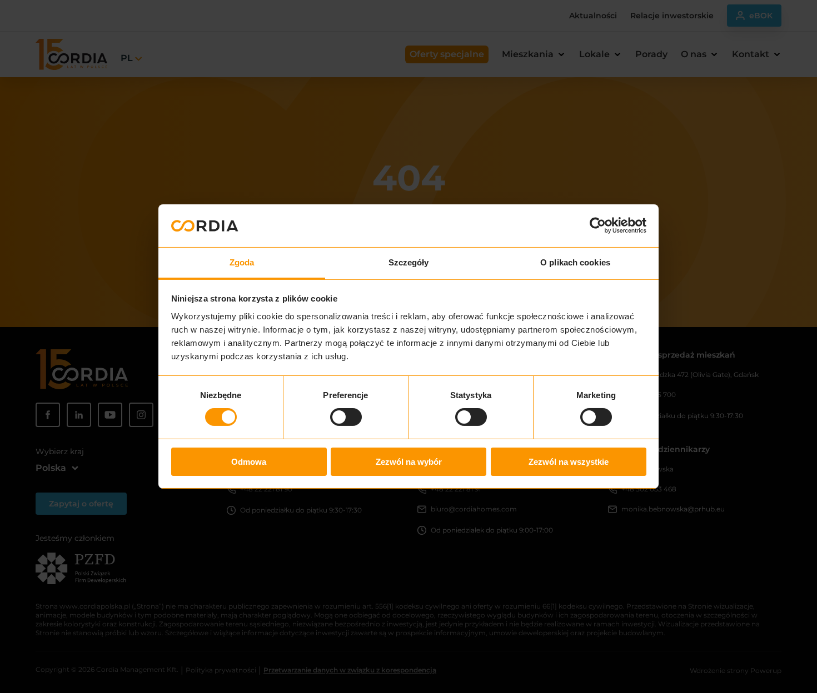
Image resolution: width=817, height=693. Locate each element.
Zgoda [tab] (242, 262)
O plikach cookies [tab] (575, 262)
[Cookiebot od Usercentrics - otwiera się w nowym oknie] (597, 225)
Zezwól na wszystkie (569, 461)
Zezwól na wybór (409, 461)
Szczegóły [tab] (408, 262)
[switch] (346, 417)
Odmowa (248, 461)
